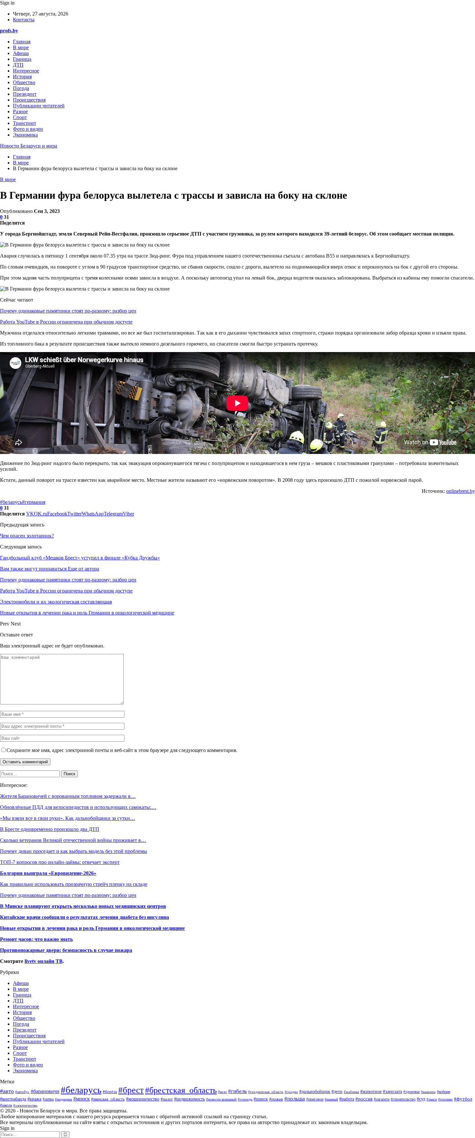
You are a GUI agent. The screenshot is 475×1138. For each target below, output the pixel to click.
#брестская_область (181, 1090)
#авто (7, 1091)
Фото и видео (28, 129)
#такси (432, 1099)
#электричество (25, 1105)
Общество (24, 82)
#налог (167, 1099)
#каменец (428, 1092)
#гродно (291, 1092)
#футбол (463, 1098)
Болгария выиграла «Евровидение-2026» (48, 873)
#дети (337, 1091)
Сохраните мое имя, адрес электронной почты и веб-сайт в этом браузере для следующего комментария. (121, 750)
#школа (6, 1105)
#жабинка (351, 1092)
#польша (294, 1098)
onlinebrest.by (460, 491)
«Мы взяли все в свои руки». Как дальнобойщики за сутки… (67, 818)
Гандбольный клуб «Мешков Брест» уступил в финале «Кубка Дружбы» (80, 557)
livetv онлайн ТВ (44, 961)
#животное (371, 1091)
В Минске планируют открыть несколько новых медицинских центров (83, 906)
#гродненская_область (265, 1092)
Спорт (20, 117)
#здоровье (411, 1092)
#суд (421, 1099)
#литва (48, 1099)
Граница (22, 59)
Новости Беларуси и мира (28, 146)
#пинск (261, 1098)
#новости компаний (221, 1099)
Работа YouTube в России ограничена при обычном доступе (66, 322)
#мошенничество (142, 1099)
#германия (33, 502)
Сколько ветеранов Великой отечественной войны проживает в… (73, 840)
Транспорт (24, 123)
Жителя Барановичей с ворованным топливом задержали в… (68, 796)
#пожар (276, 1099)
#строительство (403, 1099)
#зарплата (392, 1091)
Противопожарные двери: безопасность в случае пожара (66, 950)
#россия (364, 1098)
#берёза (110, 1091)
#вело (222, 1092)
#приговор (314, 1099)
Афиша (21, 53)
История (22, 76)
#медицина (63, 1099)
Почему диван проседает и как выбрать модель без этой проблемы (73, 851)
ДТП (18, 65)
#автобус (22, 1092)
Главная (21, 41)
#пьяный (331, 1099)
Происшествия (29, 100)
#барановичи (45, 1091)
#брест (131, 1090)
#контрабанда (13, 1099)
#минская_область (108, 1099)
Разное (20, 111)
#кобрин (443, 1091)
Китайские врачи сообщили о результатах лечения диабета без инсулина (84, 917)
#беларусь (11, 502)
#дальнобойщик (314, 1091)
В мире (21, 47)
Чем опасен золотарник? (27, 535)
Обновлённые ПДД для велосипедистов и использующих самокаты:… (78, 807)
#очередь (245, 1099)
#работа (346, 1099)
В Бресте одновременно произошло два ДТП (49, 829)
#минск (81, 1098)
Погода (21, 88)
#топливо (445, 1099)
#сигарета (381, 1099)
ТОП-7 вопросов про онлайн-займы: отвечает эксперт (60, 862)
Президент (25, 94)
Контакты (24, 19)
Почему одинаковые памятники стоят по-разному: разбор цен (68, 311)
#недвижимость (189, 1099)
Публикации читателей (39, 105)
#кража (34, 1098)
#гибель (237, 1091)
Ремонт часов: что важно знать (36, 939)
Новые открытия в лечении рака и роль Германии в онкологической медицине (92, 928)
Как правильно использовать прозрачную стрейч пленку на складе (73, 884)
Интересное (26, 70)
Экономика (25, 135)
